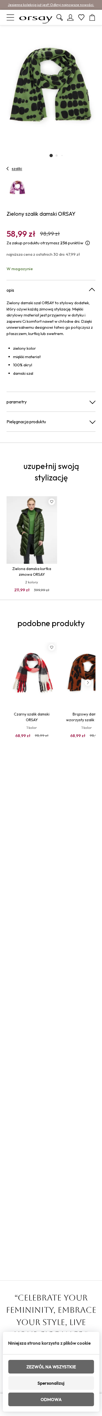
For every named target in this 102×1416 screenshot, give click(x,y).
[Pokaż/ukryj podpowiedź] (87, 243)
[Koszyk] (92, 17)
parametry (17, 401)
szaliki (17, 168)
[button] (51, 155)
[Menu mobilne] (10, 17)
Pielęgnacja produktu (26, 421)
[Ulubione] (81, 17)
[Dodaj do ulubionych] (51, 501)
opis (10, 290)
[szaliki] (8, 168)
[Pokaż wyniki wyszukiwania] (59, 17)
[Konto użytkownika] (70, 17)
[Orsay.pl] (35, 17)
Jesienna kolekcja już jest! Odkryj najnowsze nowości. (51, 4)
